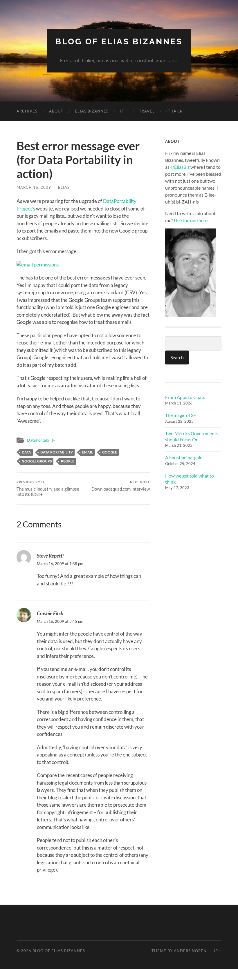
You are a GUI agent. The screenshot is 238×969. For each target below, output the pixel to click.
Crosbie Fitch (50, 613)
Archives (27, 111)
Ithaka (174, 111)
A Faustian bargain (184, 457)
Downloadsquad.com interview (120, 485)
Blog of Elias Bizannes (119, 41)
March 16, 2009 (34, 187)
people (67, 461)
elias (64, 187)
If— (123, 111)
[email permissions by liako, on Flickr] (38, 265)
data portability (56, 452)
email (87, 452)
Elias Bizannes (92, 111)
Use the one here (191, 220)
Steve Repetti (50, 556)
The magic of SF (180, 415)
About (56, 111)
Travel (147, 111)
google (109, 452)
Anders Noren (190, 950)
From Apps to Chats (185, 397)
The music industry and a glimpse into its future (48, 488)
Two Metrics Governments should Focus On (191, 436)
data (26, 452)
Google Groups (37, 461)
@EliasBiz (180, 167)
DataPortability (41, 440)
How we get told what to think (189, 478)
